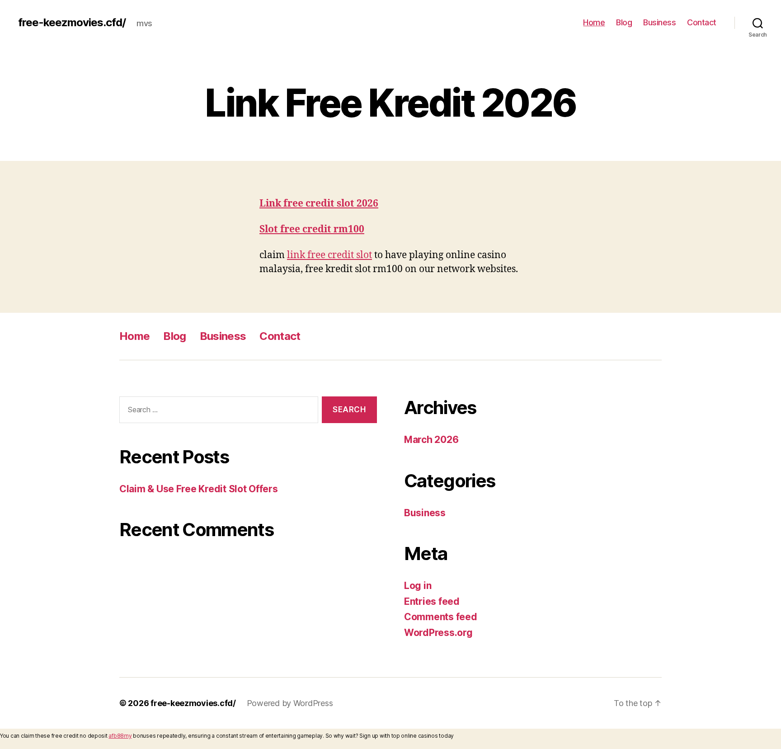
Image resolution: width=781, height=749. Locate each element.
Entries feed (432, 601)
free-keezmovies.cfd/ (72, 22)
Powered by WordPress (290, 703)
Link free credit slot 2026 (318, 204)
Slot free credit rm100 (311, 229)
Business (659, 22)
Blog (624, 22)
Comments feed (440, 616)
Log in (417, 585)
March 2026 (431, 439)
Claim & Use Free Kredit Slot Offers (198, 489)
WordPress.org (438, 632)
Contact (701, 22)
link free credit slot (329, 255)
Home (594, 22)
